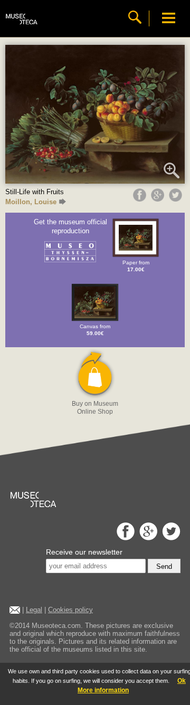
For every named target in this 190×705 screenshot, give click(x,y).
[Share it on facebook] (141, 199)
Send (164, 566)
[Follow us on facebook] (124, 537)
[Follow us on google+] (147, 537)
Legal (34, 610)
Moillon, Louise (30, 202)
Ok (181, 680)
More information (103, 690)
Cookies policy (70, 610)
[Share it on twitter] (177, 199)
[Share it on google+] (159, 199)
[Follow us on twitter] (169, 537)
